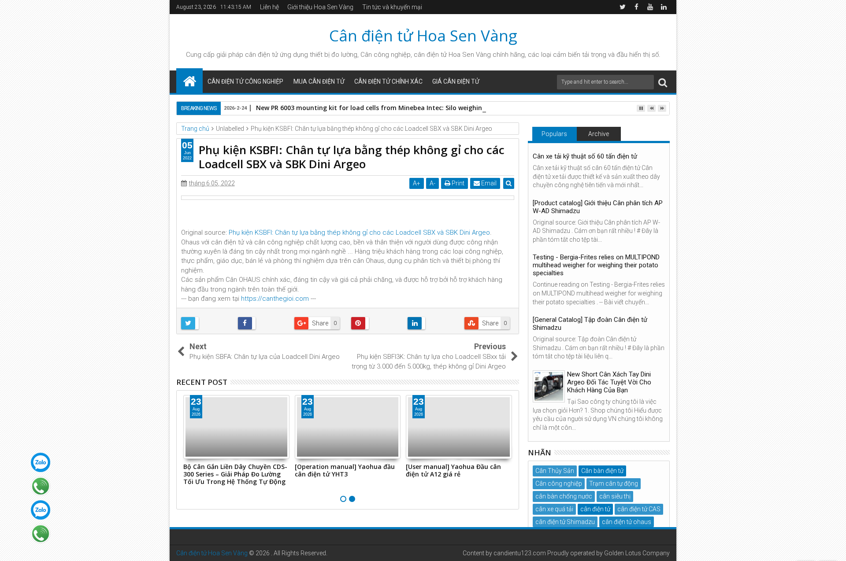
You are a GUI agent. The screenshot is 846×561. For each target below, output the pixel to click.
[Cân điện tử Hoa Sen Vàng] (189, 80)
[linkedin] (663, 7)
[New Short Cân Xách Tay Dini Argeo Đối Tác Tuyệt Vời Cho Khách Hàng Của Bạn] (548, 386)
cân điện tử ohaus (626, 521)
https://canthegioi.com (275, 299)
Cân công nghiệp (558, 483)
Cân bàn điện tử (602, 470)
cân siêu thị (615, 496)
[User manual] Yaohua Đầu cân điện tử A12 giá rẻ (453, 470)
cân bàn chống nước (563, 496)
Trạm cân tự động (613, 483)
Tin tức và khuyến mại (392, 7)
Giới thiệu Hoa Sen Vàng (320, 7)
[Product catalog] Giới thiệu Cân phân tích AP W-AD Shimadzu (598, 207)
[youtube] (650, 7)
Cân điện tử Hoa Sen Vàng (423, 35)
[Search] (663, 82)
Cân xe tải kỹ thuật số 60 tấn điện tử (585, 156)
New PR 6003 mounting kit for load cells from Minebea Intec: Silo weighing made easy (388, 107)
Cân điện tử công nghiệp (245, 81)
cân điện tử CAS (638, 509)
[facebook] (636, 7)
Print (457, 183)
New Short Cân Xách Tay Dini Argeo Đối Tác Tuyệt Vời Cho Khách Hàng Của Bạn (609, 382)
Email (488, 183)
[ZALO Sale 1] (40, 462)
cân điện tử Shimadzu (565, 521)
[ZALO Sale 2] (40, 510)
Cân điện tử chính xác (388, 81)
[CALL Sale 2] (40, 533)
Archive (598, 133)
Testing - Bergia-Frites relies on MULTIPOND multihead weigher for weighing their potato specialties (596, 265)
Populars (554, 133)
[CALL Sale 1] (40, 486)
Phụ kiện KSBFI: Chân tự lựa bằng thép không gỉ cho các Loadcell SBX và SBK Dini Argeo (359, 232)
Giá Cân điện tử (455, 81)
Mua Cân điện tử (319, 81)
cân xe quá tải (554, 509)
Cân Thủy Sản (554, 470)
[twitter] (622, 7)
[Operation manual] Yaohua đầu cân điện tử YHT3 (345, 470)
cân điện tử (261, 55)
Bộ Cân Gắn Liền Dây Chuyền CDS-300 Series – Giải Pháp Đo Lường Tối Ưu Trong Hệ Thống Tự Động (235, 474)
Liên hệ (269, 7)
